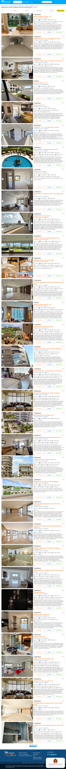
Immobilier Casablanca (13, 5)
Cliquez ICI (45, 766)
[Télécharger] (11, 753)
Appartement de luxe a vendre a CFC (43, 681)
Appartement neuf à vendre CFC (42, 215)
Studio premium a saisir (40, 171)
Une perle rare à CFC (39, 592)
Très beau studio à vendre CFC (42, 614)
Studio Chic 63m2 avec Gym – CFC (42, 304)
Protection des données (37, 758)
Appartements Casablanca (23, 5)
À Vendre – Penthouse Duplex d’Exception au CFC (47, 238)
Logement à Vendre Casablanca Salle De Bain (49, 5)
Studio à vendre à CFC (39, 636)
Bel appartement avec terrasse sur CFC (44, 415)
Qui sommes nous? (36, 752)
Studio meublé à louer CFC (41, 83)
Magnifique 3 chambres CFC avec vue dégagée (46, 481)
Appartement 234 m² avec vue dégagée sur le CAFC (47, 38)
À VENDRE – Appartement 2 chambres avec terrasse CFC (48, 60)
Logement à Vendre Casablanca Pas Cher (60, 5)
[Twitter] (50, 754)
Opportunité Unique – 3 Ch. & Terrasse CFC (45, 459)
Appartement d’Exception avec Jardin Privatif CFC (47, 393)
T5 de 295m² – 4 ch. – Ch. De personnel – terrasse (46, 127)
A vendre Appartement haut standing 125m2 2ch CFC (47, 437)
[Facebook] (48, 754)
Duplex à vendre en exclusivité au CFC (44, 658)
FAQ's (34, 755)
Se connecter (37, 2)
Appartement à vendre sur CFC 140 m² (44, 326)
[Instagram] (56, 754)
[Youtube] (54, 754)
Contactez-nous (36, 754)
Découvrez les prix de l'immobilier (25, 755)
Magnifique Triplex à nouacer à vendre (44, 260)
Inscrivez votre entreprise (23, 754)
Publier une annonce (23, 752)
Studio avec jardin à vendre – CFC (42, 16)
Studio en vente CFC (39, 105)
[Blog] (52, 754)
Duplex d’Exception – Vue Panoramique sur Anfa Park (48, 371)
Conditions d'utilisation (37, 757)
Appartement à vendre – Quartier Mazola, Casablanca (48, 348)
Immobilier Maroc (4, 5)
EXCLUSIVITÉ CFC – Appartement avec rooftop (46, 149)
